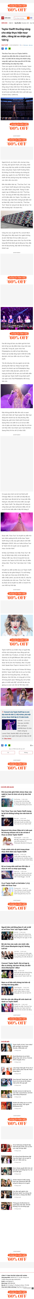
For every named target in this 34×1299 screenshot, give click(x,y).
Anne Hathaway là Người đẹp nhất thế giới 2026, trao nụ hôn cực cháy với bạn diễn (22, 1147)
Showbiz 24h (25, 23)
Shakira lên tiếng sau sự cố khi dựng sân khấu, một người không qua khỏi (22, 1105)
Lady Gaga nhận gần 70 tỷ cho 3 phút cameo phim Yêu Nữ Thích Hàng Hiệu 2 (23, 1070)
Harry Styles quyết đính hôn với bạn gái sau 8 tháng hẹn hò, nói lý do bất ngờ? (22, 1171)
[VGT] (2, 17)
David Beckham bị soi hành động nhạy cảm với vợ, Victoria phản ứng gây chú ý (22, 1059)
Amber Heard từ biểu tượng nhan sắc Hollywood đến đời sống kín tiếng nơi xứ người (21, 1182)
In (32, 745)
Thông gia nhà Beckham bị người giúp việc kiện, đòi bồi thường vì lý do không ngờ (21, 1206)
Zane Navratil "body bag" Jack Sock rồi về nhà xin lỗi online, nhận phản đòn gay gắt (22, 1082)
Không (26, 752)
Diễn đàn (7, 18)
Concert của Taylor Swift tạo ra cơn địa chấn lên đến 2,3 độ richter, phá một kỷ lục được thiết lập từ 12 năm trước (16, 714)
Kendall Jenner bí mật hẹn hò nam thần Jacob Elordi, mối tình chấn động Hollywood (22, 1094)
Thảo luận (25, 45)
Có (8, 752)
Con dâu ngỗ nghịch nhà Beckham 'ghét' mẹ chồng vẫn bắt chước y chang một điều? (22, 1194)
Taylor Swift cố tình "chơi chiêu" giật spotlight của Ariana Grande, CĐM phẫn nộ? (23, 1047)
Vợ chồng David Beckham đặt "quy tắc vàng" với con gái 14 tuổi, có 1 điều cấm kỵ (22, 1159)
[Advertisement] (17, 1231)
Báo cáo (31, 45)
